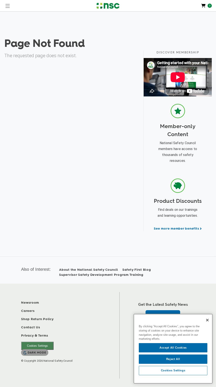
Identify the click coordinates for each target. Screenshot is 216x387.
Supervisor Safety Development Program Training (101, 274)
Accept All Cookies (173, 347)
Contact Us (30, 327)
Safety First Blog (136, 269)
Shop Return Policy (37, 319)
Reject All (173, 359)
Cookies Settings (37, 345)
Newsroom (30, 302)
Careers (27, 311)
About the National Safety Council (88, 269)
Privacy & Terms (34, 335)
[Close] (207, 320)
